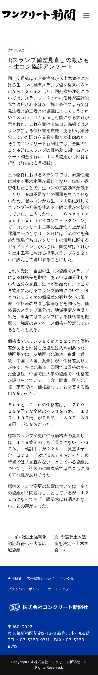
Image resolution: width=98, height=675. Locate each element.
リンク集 (67, 578)
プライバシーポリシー (25, 589)
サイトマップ (58, 589)
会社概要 (15, 578)
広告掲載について (41, 578)
